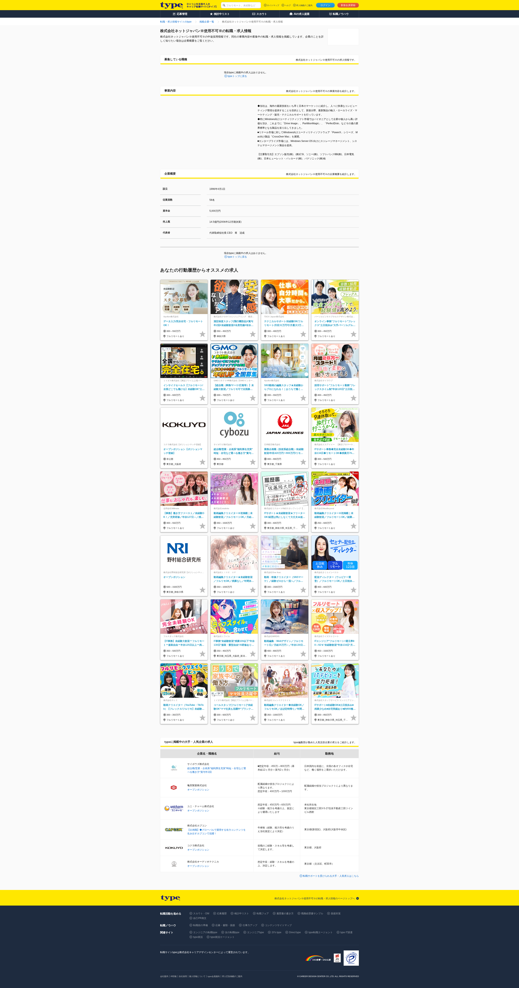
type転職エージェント (321, 932)
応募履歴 (222, 913)
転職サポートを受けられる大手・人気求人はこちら (331, 876)
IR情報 (173, 976)
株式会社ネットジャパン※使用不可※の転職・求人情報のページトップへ (315, 898)
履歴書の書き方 (285, 913)
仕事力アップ (250, 925)
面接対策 (336, 913)
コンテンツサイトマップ (278, 925)
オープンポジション (198, 789)
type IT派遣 (346, 932)
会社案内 (164, 976)
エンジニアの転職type (205, 932)
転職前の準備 (200, 925)
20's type (276, 932)
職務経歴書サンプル (312, 913)
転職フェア (263, 913)
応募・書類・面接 (225, 925)
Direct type (295, 932)
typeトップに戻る (237, 76)
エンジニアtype (255, 932)
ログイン (325, 5)
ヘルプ (288, 5)
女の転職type (232, 932)
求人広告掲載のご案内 (232, 976)
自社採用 (183, 976)
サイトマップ (273, 5)
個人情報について (197, 976)
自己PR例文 (199, 918)
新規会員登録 (348, 5)
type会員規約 (214, 976)
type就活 (198, 937)
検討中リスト (241, 913)
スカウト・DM (201, 913)
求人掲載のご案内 (304, 5)
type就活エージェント (222, 937)
